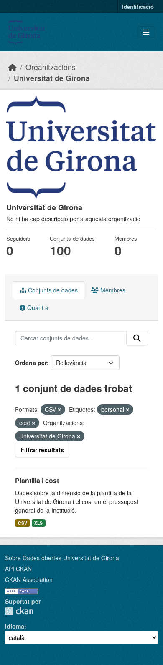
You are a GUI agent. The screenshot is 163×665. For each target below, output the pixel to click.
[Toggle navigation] (146, 32)
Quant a (36, 307)
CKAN (19, 611)
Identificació (138, 6)
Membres (112, 290)
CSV (22, 523)
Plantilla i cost (37, 480)
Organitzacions (50, 67)
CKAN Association (29, 579)
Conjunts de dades (52, 290)
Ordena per (31, 362)
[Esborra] (59, 409)
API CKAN (18, 568)
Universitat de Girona (52, 78)
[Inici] (12, 67)
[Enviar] (137, 338)
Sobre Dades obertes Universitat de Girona (62, 558)
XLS (38, 523)
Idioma (14, 626)
